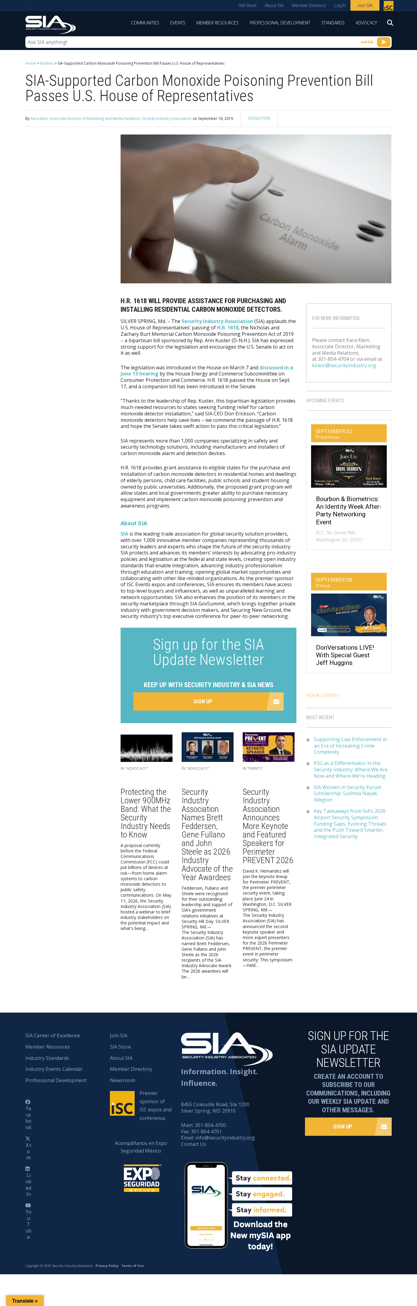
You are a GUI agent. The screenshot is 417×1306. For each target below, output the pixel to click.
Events (177, 23)
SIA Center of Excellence (52, 1035)
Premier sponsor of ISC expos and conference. (156, 1105)
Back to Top (386, 1271)
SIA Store (247, 5)
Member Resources (217, 23)
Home (30, 63)
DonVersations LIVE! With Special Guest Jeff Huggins (345, 655)
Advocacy (366, 23)
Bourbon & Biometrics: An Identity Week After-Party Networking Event (349, 510)
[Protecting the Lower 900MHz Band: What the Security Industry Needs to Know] (146, 748)
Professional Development (280, 23)
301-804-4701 (206, 1131)
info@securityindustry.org (225, 1137)
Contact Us (193, 1144)
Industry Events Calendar (54, 1069)
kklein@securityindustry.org (344, 365)
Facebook (28, 1118)
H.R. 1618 (227, 327)
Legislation (259, 118)
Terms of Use (132, 1266)
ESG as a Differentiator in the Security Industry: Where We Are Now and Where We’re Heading (351, 769)
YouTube (28, 1224)
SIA (124, 533)
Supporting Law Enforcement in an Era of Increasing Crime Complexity (350, 745)
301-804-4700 (210, 1125)
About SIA (274, 5)
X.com (28, 1151)
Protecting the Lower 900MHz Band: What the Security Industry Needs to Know (146, 813)
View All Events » (323, 695)
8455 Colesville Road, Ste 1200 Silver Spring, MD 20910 (215, 1107)
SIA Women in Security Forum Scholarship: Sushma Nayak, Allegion (347, 793)
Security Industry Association (217, 321)
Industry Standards (47, 1058)
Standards (333, 23)
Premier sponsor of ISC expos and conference (389, 7)
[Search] (387, 24)
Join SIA (365, 5)
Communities (145, 23)
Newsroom (122, 1080)
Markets (47, 63)
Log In (340, 5)
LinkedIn (28, 1184)
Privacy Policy (107, 1266)
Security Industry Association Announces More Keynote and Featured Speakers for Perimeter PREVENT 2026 (268, 826)
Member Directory (309, 5)
